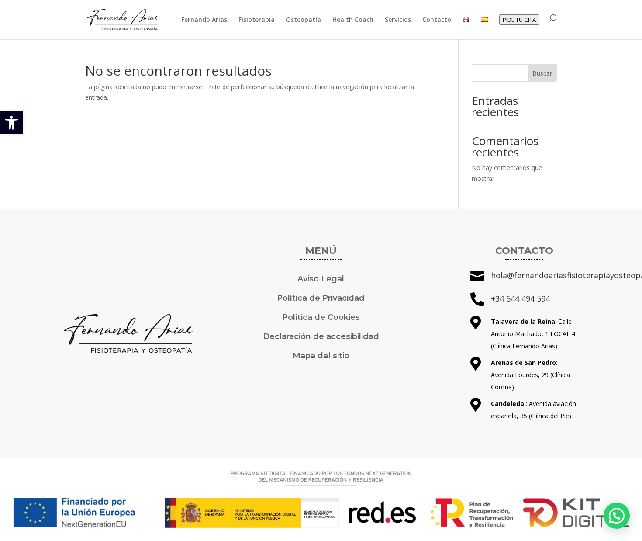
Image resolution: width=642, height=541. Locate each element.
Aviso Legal (320, 279)
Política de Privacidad (321, 298)
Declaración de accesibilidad (321, 336)
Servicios (398, 20)
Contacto (436, 20)
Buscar (542, 73)
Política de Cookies (321, 317)
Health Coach (352, 20)
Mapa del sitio (321, 356)
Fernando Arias (204, 20)
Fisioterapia (256, 20)
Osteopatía (303, 20)
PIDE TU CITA (519, 20)
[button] (11, 122)
